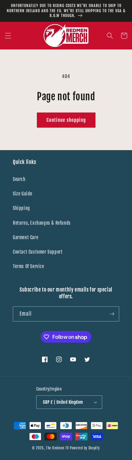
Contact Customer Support (37, 252)
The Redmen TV (57, 448)
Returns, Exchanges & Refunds (42, 223)
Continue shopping (66, 120)
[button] (8, 36)
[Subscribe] (112, 313)
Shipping (21, 208)
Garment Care (25, 237)
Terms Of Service (28, 266)
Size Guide (22, 193)
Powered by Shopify (85, 448)
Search (19, 179)
